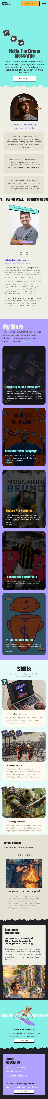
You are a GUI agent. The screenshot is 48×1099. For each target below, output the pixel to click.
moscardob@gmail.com (17, 1076)
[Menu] (44, 3)
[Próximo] (27, 252)
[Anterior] (21, 252)
